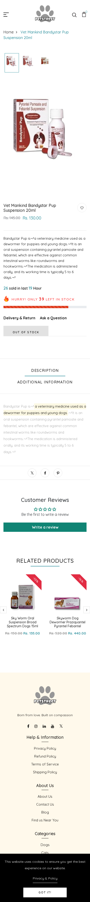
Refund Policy (45, 756)
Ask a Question (53, 318)
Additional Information (45, 382)
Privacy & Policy (45, 878)
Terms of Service (45, 764)
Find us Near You (45, 820)
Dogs (45, 845)
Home (8, 32)
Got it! (45, 892)
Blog (45, 812)
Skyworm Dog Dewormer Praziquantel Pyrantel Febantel (67, 622)
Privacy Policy (45, 748)
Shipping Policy (45, 772)
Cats (45, 852)
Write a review (45, 527)
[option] (11, 63)
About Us (45, 796)
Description (45, 370)
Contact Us (45, 804)
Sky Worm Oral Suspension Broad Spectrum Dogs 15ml (22, 622)
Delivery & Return (19, 318)
